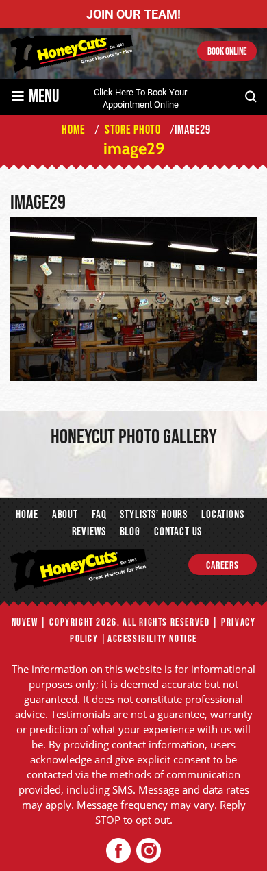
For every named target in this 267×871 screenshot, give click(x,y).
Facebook (118, 850)
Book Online (226, 51)
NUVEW (25, 622)
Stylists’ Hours (154, 515)
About (65, 515)
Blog (130, 532)
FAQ (99, 515)
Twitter (148, 850)
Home (27, 515)
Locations (222, 515)
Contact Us (178, 532)
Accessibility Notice (152, 639)
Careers (222, 565)
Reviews (89, 532)
